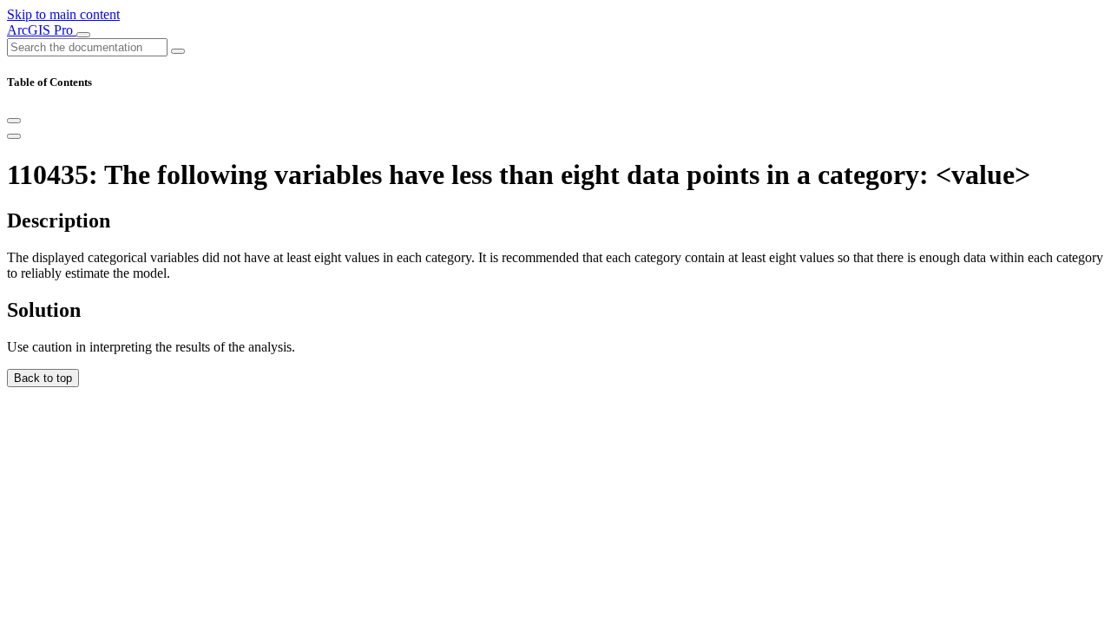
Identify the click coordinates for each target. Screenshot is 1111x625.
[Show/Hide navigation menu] (83, 34)
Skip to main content (63, 14)
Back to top (43, 378)
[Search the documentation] (178, 51)
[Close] (14, 120)
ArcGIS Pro (41, 30)
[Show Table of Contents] (14, 136)
